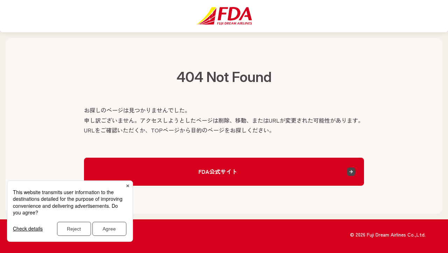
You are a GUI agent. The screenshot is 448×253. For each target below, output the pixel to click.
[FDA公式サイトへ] (224, 16)
